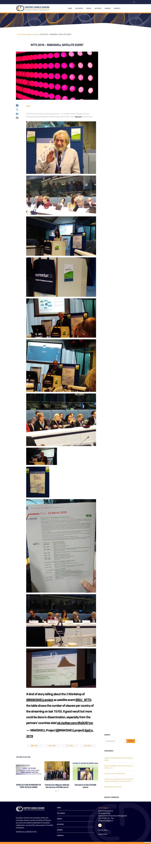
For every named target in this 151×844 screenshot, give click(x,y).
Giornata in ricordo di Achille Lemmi (85, 786)
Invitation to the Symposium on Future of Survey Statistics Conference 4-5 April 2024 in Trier (119, 780)
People (88, 8)
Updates (107, 8)
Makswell (78, 116)
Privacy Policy (103, 830)
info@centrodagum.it (105, 820)
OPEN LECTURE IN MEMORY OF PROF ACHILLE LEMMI (28, 786)
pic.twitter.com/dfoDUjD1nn (75, 722)
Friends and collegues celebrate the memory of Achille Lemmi (57, 786)
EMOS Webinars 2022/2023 (113, 787)
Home (70, 8)
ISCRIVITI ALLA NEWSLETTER (26, 832)
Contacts (117, 8)
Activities (98, 8)
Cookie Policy (102, 834)
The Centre (79, 8)
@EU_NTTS (83, 699)
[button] (55, 790)
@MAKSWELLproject (39, 699)
